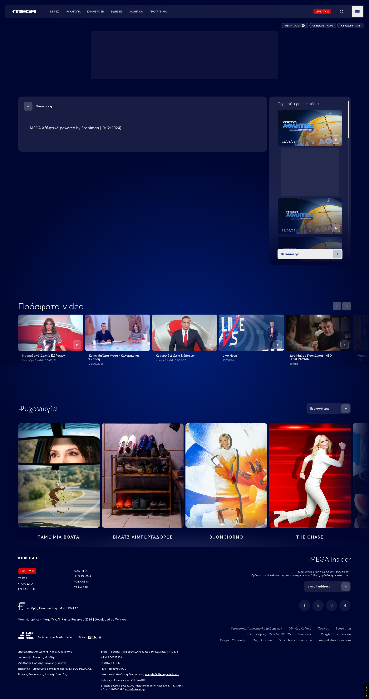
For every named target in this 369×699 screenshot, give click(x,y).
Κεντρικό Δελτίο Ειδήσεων (175, 355)
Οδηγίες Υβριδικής (233, 640)
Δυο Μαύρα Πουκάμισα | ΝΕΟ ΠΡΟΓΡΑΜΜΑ (311, 357)
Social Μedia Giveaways (295, 640)
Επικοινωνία (306, 634)
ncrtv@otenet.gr (135, 689)
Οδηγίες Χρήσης (300, 628)
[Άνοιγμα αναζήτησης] (341, 11)
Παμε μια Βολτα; (59, 537)
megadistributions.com (335, 640)
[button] (357, 11)
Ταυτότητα (343, 628)
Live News (230, 355)
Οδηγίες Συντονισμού (336, 634)
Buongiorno (226, 537)
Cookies (323, 628)
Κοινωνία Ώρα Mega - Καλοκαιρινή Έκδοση (114, 357)
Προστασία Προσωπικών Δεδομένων (256, 628)
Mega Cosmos (262, 640)
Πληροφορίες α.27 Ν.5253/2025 (269, 634)
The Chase (310, 537)
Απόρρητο (366, 691)
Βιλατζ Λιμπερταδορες (143, 537)
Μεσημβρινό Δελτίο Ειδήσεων (43, 355)
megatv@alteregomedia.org (162, 674)
